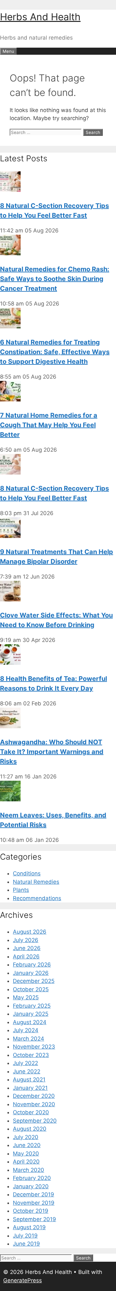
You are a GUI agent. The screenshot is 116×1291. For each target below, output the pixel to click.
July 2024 (25, 1030)
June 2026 (27, 948)
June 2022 (26, 1071)
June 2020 (27, 1145)
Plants (21, 890)
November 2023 (34, 1046)
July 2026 (25, 940)
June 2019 (26, 1243)
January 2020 (31, 1186)
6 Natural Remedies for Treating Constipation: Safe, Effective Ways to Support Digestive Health (55, 351)
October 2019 (30, 1211)
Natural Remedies (36, 882)
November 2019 (33, 1203)
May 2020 (26, 1153)
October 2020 (31, 1112)
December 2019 (33, 1194)
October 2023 (31, 1055)
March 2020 (28, 1170)
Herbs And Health (40, 17)
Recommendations (37, 898)
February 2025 (32, 1006)
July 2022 (25, 1063)
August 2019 (29, 1227)
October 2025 (31, 989)
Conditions (27, 873)
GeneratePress (22, 1280)
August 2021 (29, 1079)
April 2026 (26, 956)
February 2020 (32, 1178)
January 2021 (30, 1088)
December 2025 (33, 981)
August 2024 (29, 1022)
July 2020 (25, 1137)
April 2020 (26, 1161)
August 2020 (29, 1129)
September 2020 (35, 1120)
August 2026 (29, 931)
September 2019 (34, 1219)
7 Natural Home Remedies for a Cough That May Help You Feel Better (48, 424)
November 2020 (34, 1104)
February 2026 (32, 964)
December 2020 (34, 1096)
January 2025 (30, 1014)
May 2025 (26, 997)
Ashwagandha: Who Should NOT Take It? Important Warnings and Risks (51, 751)
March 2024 (28, 1038)
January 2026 (31, 973)
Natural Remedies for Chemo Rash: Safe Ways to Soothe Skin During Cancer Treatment (54, 278)
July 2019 (25, 1235)
